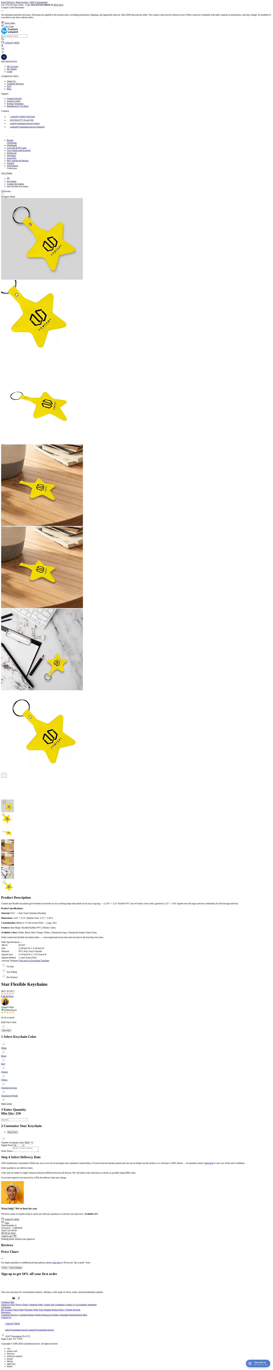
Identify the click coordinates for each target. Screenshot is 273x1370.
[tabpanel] (136, 1138)
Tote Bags (11, 155)
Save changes (16, 1268)
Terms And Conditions (54, 1304)
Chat (7, 1223)
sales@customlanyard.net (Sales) (25, 123)
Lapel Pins (11, 158)
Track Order (18, 1310)
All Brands (12, 143)
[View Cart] (2, 49)
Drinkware (11, 153)
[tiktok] (16, 135)
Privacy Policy (22, 1304)
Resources (5, 1312)
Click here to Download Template (34, 960)
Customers (6, 1307)
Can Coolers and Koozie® (19, 150)
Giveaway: (11, 1228)
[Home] (8, 179)
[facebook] (4, 135)
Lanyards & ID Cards (16, 148)
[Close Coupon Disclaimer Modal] (2, 10)
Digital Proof (7, 1145)
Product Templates (15, 103)
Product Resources (43, 1315)
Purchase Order (31, 1310)
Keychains (11, 181)
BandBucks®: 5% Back (17, 106)
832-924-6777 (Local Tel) (22, 120)
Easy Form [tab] (12, 1132)
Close (4, 1268)
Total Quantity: (8, 1225)
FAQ (9, 86)
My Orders (12, 69)
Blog (9, 89)
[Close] (2, 1258)
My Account (12, 66)
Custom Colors (13, 101)
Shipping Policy (36, 1304)
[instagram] (10, 135)
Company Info (7, 1302)
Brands (10, 140)
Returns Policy (58, 1310)
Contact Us (70, 1304)
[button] (136, 52)
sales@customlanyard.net (16, 1330)
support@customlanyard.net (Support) (27, 127)
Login (9, 71)
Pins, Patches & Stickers (18, 160)
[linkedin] (13, 1299)
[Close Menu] (4, 59)
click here (56, 1262)
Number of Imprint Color (12, 1142)
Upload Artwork (14, 98)
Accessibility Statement (86, 1304)
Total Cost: (9, 1230)
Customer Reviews (15, 84)
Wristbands (12, 145)
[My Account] (2, 46)
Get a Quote (6, 173)
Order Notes (6, 1151)
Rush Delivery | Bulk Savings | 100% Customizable (24, 2)
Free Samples (45, 1310)
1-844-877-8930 (12, 1219)
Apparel (10, 163)
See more (6, 1030)
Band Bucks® (75, 1315)
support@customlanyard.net (41, 1330)
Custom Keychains (15, 184)
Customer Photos (26, 1315)
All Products (12, 166)
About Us (11, 81)
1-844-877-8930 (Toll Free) (22, 116)
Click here (208, 1163)
